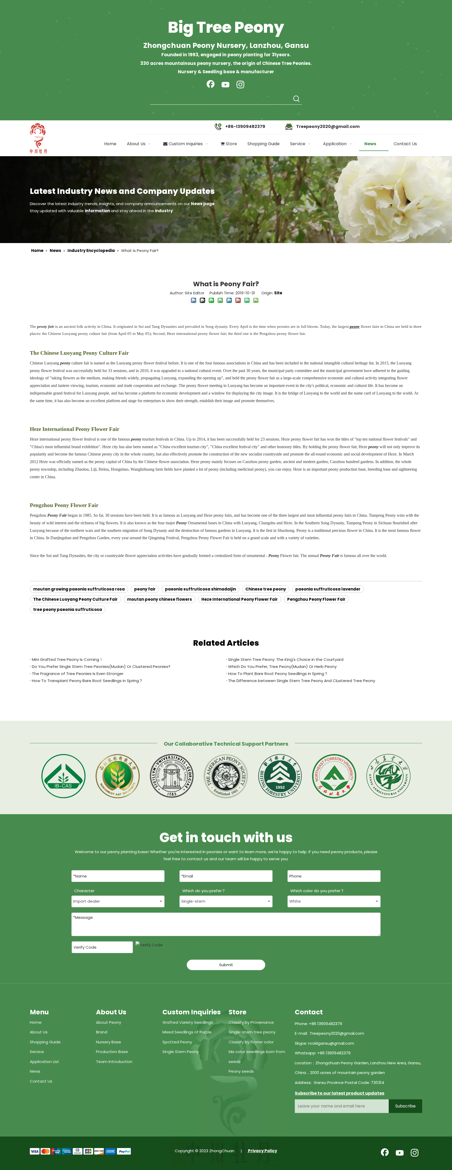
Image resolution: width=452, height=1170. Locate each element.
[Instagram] (240, 85)
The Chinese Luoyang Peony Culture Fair (75, 599)
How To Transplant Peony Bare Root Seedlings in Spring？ (87, 680)
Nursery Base (108, 1042)
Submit (226, 965)
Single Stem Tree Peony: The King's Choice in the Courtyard (285, 659)
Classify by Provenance (251, 1022)
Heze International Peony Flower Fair (239, 599)
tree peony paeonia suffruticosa (67, 609)
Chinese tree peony (265, 589)
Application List (44, 1061)
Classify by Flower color (251, 1042)
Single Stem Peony (180, 1051)
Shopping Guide (45, 1042)
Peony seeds (241, 1071)
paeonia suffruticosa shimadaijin (200, 589)
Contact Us (41, 1081)
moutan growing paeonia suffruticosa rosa (79, 589)
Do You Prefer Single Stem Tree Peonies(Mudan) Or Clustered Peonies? (101, 666)
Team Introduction (114, 1061)
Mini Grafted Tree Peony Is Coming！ (67, 659)
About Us (39, 1032)
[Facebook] (210, 85)
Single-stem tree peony (252, 1032)
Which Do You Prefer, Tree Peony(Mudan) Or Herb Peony (282, 666)
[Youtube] (225, 85)
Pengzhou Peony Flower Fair (316, 599)
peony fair (145, 589)
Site (278, 293)
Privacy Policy (262, 1151)
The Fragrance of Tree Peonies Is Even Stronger (77, 673)
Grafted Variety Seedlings (187, 1022)
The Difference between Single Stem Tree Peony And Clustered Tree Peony (301, 680)
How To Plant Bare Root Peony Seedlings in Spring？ (278, 673)
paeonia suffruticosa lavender (327, 589)
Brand (101, 1032)
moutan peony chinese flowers (159, 599)
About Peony (108, 1022)
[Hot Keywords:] (296, 99)
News (35, 1071)
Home (36, 1022)
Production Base (112, 1051)
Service (37, 1051)
